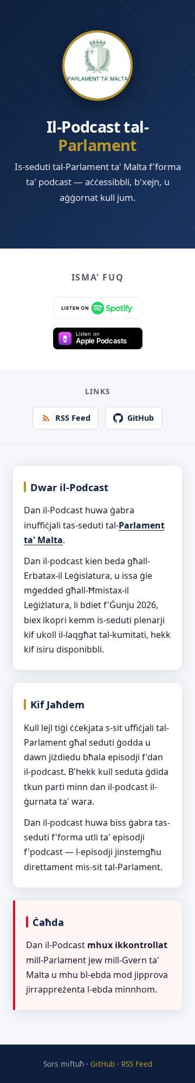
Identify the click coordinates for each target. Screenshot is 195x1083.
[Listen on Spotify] (97, 308)
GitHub (140, 418)
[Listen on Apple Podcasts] (97, 338)
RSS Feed (72, 418)
